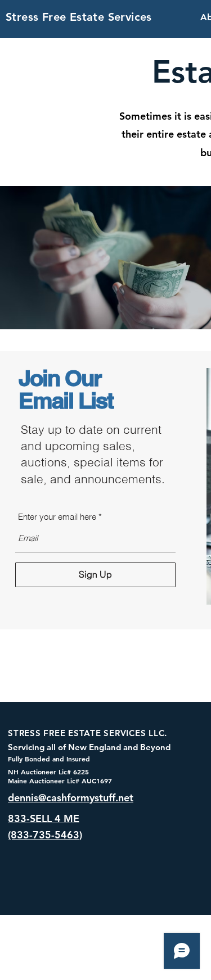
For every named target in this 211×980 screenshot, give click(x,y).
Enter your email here (57, 516)
